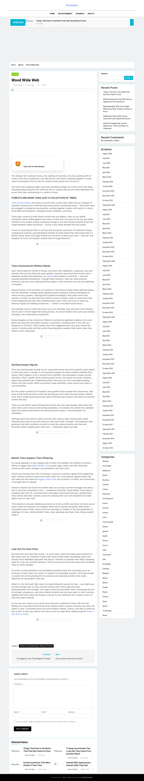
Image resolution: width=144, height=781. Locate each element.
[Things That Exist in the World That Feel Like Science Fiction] (29, 24)
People (105, 587)
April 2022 (106, 397)
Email (43, 712)
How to (105, 545)
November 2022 (108, 364)
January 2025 (107, 242)
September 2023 (109, 317)
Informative (107, 555)
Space (105, 601)
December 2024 (108, 247)
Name (17, 712)
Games (105, 527)
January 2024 (107, 298)
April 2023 (106, 340)
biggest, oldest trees (47, 479)
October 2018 (108, 448)
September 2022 (109, 373)
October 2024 (108, 256)
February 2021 (108, 434)
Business (80, 14)
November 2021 (108, 420)
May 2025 (106, 224)
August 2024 (107, 266)
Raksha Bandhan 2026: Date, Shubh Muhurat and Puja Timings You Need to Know (117, 109)
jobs (104, 559)
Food (104, 517)
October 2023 (108, 312)
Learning (106, 569)
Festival (105, 508)
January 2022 (107, 410)
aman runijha (30, 755)
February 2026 (108, 182)
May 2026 (106, 168)
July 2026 (106, 158)
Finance (105, 513)
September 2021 (109, 429)
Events (105, 503)
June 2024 (106, 275)
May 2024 (106, 280)
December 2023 (108, 303)
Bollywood (106, 471)
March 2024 (107, 289)
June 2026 (106, 163)
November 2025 (108, 196)
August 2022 (107, 378)
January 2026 (107, 186)
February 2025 (108, 238)
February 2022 (108, 406)
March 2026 (107, 177)
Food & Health (108, 522)
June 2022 (106, 387)
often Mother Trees (41, 466)
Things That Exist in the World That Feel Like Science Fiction (61, 21)
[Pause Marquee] (132, 22)
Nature (15, 74)
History (105, 541)
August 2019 (107, 443)
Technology (107, 611)
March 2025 (107, 233)
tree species (48, 276)
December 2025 (108, 191)
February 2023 (108, 350)
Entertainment (65, 14)
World (105, 615)
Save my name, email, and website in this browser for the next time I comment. (46, 722)
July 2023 (106, 327)
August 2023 (107, 322)
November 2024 (108, 252)
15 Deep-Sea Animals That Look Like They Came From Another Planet (78, 751)
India (104, 550)
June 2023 (106, 331)
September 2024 (109, 261)
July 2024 (106, 270)
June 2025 (106, 219)
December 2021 (108, 415)
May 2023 (106, 336)
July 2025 (106, 214)
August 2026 (107, 154)
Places (105, 592)
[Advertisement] (72, 44)
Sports (105, 606)
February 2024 (108, 294)
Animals (106, 461)
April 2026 (106, 172)
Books (105, 475)
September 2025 (109, 205)
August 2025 (107, 210)
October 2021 (108, 425)
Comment (18, 684)
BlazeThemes (87, 777)
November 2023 (108, 308)
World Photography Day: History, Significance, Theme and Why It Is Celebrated (115, 125)
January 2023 (107, 354)
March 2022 (107, 401)
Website (71, 712)
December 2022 (108, 359)
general (105, 531)
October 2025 (108, 200)
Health (91, 14)
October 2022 (108, 368)
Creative (106, 485)
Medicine (106, 573)
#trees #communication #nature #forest (36, 646)
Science (105, 597)
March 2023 (107, 345)
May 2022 (106, 392)
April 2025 (106, 228)
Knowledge (107, 564)
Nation (105, 578)
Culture (105, 489)
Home (52, 14)
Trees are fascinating (20, 203)
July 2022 (106, 383)
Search (104, 73)
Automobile (107, 466)
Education (106, 494)
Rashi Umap (18, 85)
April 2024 (106, 284)
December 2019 (108, 439)
